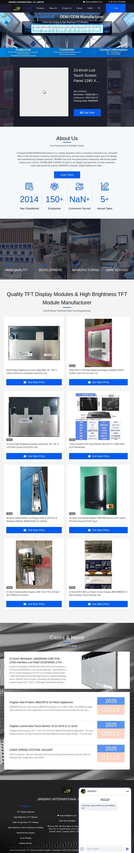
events (79, 8)
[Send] (127, 849)
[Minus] (127, 791)
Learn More (67, 174)
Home (29, 8)
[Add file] (82, 849)
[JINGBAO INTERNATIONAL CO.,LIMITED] (16, 8)
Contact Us (66, 8)
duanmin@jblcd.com (94, 2)
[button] (59, 56)
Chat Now (88, 112)
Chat (116, 8)
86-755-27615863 (118, 2)
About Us (53, 8)
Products (40, 8)
